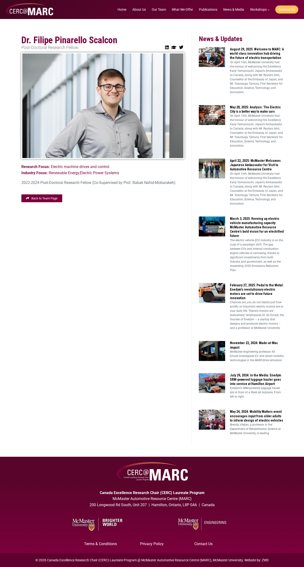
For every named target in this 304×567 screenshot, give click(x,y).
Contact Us (287, 9)
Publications (208, 9)
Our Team (159, 9)
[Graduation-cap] (174, 47)
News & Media (233, 9)
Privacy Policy (152, 544)
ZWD (265, 560)
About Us (139, 9)
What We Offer (182, 9)
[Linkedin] (167, 47)
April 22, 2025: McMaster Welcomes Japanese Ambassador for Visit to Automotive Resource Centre (255, 165)
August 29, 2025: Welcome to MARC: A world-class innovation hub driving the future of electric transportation (257, 53)
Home (122, 9)
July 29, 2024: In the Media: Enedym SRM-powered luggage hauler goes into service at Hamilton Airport (255, 379)
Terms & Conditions (100, 544)
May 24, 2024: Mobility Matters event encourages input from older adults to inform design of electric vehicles (256, 416)
